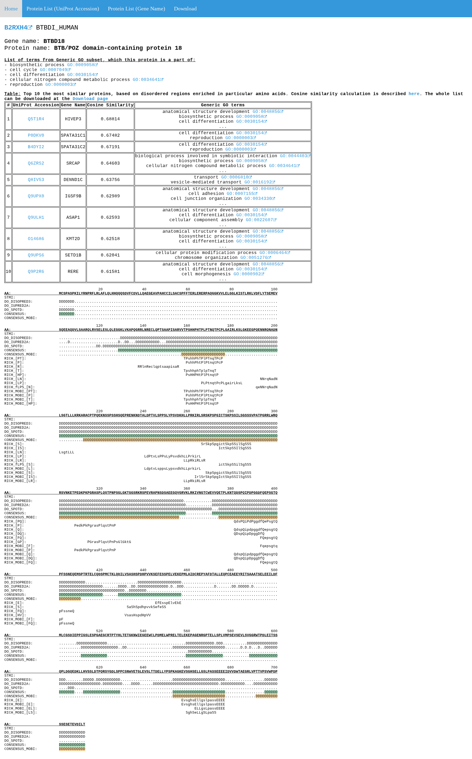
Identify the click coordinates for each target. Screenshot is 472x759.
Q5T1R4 (36, 119)
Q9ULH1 (36, 217)
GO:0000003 (59, 84)
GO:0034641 (146, 79)
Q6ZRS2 (36, 163)
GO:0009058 (81, 65)
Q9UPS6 (36, 255)
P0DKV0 (36, 135)
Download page (90, 99)
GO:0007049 (53, 70)
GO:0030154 (81, 74)
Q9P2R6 (36, 271)
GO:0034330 (258, 198)
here (414, 94)
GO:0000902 (247, 274)
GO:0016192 (258, 182)
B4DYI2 (36, 147)
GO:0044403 (293, 156)
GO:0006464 (273, 252)
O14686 (36, 239)
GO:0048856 (266, 111)
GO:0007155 (240, 193)
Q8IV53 (36, 179)
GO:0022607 (259, 220)
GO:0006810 (235, 177)
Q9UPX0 (36, 196)
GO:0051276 (254, 257)
